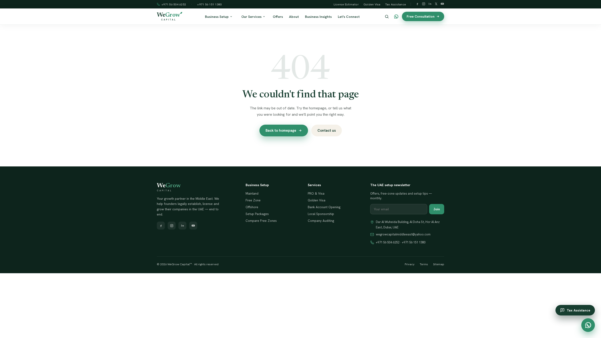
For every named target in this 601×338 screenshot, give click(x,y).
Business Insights (318, 16)
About (294, 16)
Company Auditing (321, 221)
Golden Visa (372, 4)
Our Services (251, 16)
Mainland (252, 193)
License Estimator (346, 4)
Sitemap (438, 264)
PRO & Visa (316, 193)
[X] (436, 4)
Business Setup (217, 16)
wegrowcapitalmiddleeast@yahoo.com (403, 234)
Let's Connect (349, 16)
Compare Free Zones (261, 221)
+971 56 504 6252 (174, 4)
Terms (424, 264)
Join (436, 209)
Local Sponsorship (321, 214)
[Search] (386, 16)
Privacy (410, 264)
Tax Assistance (395, 4)
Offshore (252, 207)
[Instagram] (423, 4)
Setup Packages (257, 214)
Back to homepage (281, 130)
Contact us (326, 130)
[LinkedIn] (430, 4)
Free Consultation (421, 16)
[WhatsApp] (396, 16)
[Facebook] (417, 4)
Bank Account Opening (324, 207)
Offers (278, 16)
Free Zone (253, 200)
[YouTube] (442, 4)
